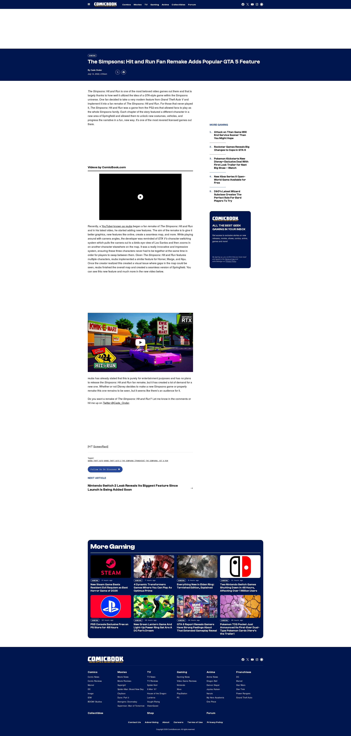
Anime (165, 4)
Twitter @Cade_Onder (116, 403)
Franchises (243, 672)
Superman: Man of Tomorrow (131, 705)
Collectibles (178, 4)
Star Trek (240, 689)
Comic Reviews (95, 681)
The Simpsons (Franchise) (133, 461)
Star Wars (240, 685)
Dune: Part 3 (123, 697)
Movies (138, 4)
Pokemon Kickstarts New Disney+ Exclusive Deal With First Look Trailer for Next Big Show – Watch (231, 163)
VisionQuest (152, 705)
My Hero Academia (215, 697)
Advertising (151, 722)
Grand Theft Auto (95, 461)
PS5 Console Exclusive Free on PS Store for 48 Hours (109, 626)
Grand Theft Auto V (112, 461)
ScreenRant (100, 446)
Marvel (91, 685)
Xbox (179, 689)
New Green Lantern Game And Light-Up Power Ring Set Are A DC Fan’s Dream (153, 627)
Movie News (123, 676)
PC (178, 697)
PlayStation (182, 693)
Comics (126, 4)
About (165, 722)
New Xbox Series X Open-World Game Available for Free (230, 179)
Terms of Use (230, 259)
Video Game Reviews (187, 681)
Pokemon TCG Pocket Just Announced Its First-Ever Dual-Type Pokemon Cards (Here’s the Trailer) (239, 629)
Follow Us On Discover (104, 469)
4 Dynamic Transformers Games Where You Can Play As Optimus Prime (153, 587)
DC (89, 689)
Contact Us (134, 722)
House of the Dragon (156, 693)
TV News (151, 676)
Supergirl (122, 685)
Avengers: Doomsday (127, 701)
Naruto (210, 693)
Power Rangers (243, 693)
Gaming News (183, 676)
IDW (90, 697)
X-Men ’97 (151, 689)
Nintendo (181, 685)
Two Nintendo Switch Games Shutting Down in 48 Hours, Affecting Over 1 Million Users (238, 587)
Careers (178, 722)
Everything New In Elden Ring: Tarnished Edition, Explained (195, 586)
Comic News (93, 676)
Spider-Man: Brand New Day (131, 689)
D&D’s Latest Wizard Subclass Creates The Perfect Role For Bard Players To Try (227, 196)
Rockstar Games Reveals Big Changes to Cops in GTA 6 (231, 148)
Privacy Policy (231, 261)
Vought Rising (153, 701)
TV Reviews (152, 681)
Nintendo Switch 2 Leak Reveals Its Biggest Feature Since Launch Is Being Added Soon (133, 487)
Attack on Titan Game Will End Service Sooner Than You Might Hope (230, 135)
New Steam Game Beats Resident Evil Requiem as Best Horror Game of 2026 (109, 587)
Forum (192, 4)
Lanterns (151, 697)
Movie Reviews (124, 681)
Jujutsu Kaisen (213, 689)
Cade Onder (96, 70)
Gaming (154, 4)
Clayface (121, 693)
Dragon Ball (212, 681)
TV (146, 4)
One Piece (211, 701)
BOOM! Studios (95, 701)
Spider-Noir (152, 685)
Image (91, 693)
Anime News (212, 676)
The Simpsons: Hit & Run (157, 461)
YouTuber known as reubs (117, 226)
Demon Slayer (213, 685)
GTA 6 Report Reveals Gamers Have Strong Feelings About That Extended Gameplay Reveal (197, 627)
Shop (150, 713)
